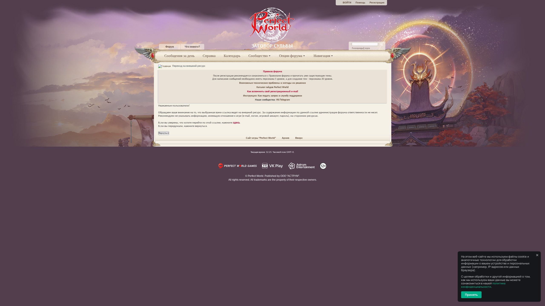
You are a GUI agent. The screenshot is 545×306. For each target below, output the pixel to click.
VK (277, 100)
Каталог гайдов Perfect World (272, 87)
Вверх (299, 138)
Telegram (285, 100)
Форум (169, 46)
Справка (209, 56)
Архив (285, 138)
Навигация (322, 56)
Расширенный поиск (361, 48)
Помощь (360, 2)
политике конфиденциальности (483, 285)
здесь (236, 122)
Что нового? (192, 46)
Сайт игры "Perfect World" (261, 138)
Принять (471, 295)
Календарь (232, 56)
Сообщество (258, 56)
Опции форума (290, 56)
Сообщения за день (179, 56)
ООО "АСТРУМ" (289, 175)
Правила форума (272, 71)
